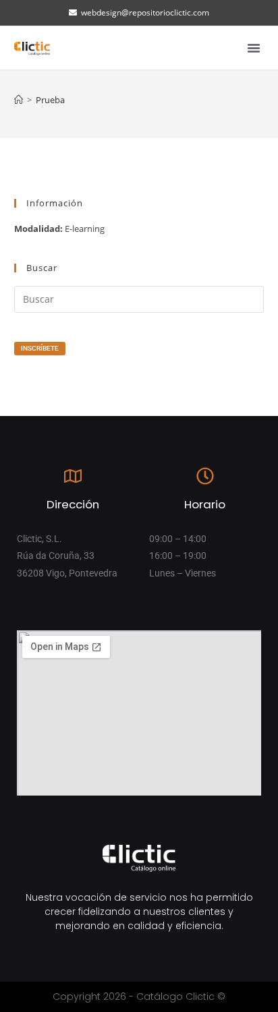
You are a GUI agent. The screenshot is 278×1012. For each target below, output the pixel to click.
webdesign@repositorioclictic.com (145, 12)
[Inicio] (18, 100)
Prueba (50, 100)
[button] (254, 48)
